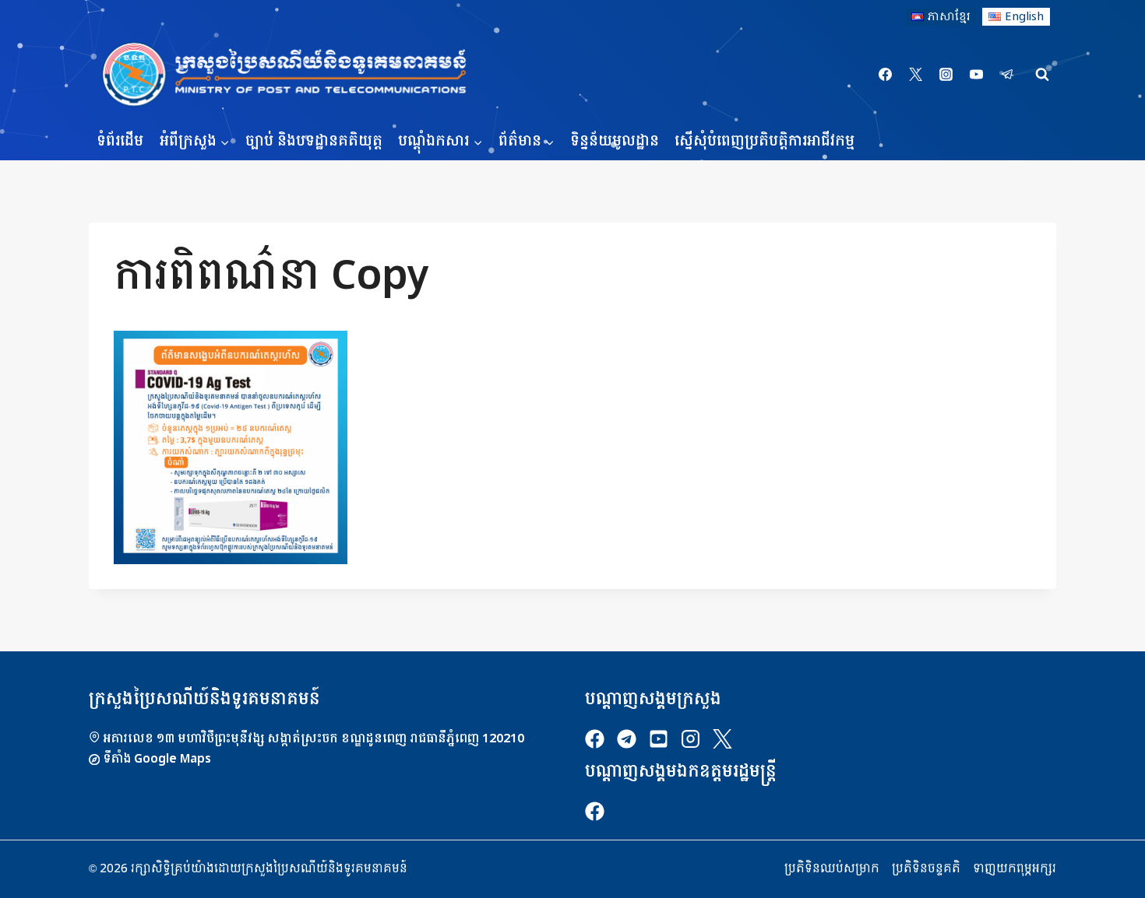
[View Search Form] (1042, 75)
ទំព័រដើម (120, 141)
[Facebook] (885, 74)
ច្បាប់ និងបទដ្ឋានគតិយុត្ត (313, 141)
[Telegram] (1007, 74)
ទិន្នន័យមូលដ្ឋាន (614, 141)
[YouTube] (977, 74)
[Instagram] (946, 74)
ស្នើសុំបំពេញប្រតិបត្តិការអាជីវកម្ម (764, 141)
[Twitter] (916, 74)
